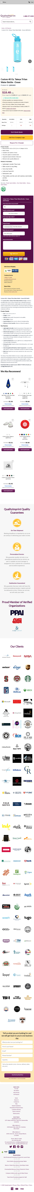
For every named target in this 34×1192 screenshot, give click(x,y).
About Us (16, 1100)
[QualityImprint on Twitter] (10, 1147)
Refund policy (16, 1113)
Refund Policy (24, 1185)
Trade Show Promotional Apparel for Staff (17, 1177)
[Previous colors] (2, 69)
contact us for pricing (11, 108)
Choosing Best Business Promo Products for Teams (17, 1169)
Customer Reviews (16, 1109)
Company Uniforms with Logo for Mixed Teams (17, 1173)
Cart (32, 2)
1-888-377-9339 (28, 16)
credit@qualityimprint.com (22, 1142)
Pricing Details (8, 403)
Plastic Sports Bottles (11, 183)
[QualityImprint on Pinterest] (18, 1147)
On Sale (16, 1088)
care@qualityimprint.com (10, 279)
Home (16, 1098)
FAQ (16, 1103)
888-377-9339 (18, 1138)
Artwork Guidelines (16, 1105)
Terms (30, 1185)
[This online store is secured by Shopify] (7, 270)
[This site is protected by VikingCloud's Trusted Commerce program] (15, 270)
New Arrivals (16, 1092)
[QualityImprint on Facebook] (14, 1147)
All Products (16, 1094)
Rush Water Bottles (21, 183)
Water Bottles (4, 184)
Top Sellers (16, 1090)
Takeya (28, 183)
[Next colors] (31, 69)
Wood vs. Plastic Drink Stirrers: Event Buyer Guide (17, 1165)
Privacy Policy (16, 1185)
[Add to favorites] (13, 379)
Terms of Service (16, 1111)
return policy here (13, 291)
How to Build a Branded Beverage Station (17, 1161)
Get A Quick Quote (8, 408)
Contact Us (16, 1102)
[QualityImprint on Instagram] (22, 1147)
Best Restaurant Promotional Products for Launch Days (17, 1157)
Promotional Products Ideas (16, 1107)
